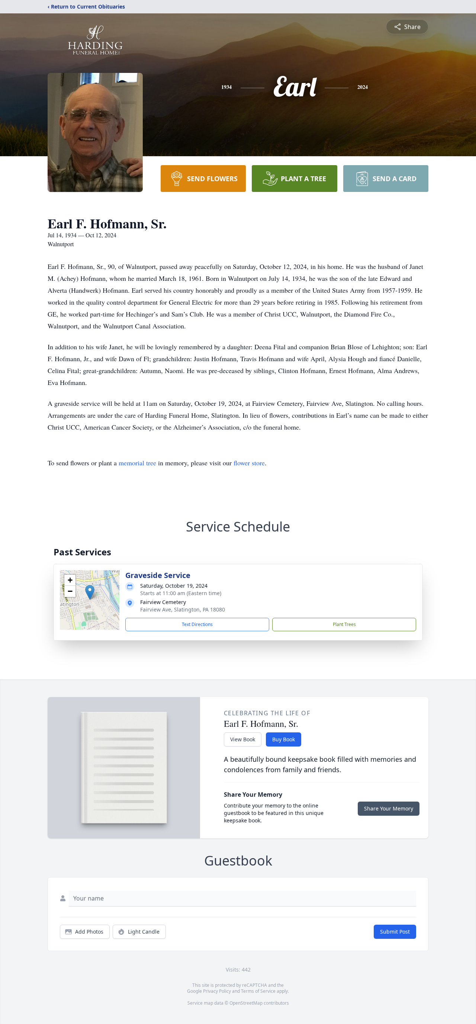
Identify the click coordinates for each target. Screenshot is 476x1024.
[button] (89, 592)
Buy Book (283, 739)
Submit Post (395, 931)
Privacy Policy (217, 991)
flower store (249, 462)
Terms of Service (258, 991)
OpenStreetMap (246, 1003)
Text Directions (197, 624)
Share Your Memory (388, 808)
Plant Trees (344, 624)
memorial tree (137, 462)
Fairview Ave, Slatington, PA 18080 (182, 609)
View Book (242, 739)
